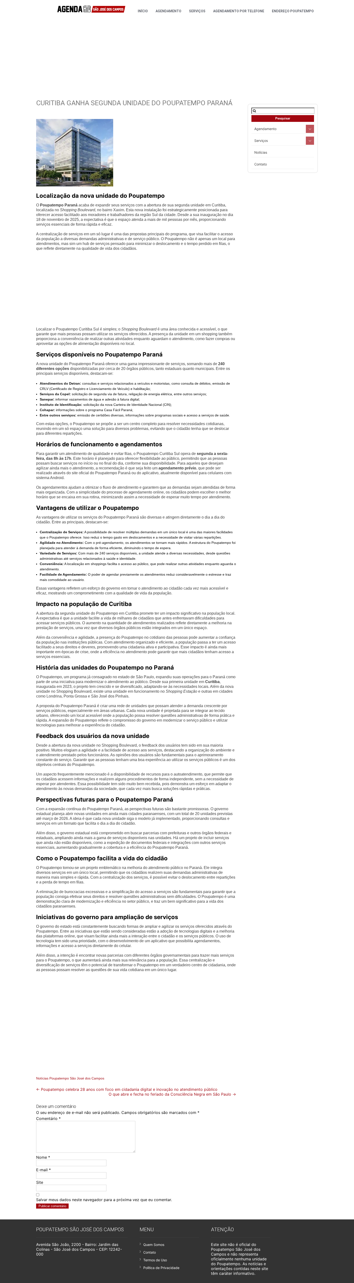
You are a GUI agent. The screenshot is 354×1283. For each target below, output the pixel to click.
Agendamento (168, 11)
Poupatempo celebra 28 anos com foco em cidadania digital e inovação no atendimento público (126, 1089)
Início (143, 11)
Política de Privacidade (161, 1268)
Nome (43, 1157)
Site (39, 1182)
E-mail (43, 1169)
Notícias (260, 152)
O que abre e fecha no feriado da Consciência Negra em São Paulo (172, 1094)
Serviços (197, 11)
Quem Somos (153, 1245)
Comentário (48, 1118)
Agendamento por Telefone (238, 11)
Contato (260, 164)
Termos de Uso (155, 1260)
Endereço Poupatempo (293, 11)
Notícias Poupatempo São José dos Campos (70, 1078)
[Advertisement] (177, 51)
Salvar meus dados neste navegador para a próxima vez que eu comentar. (104, 1199)
